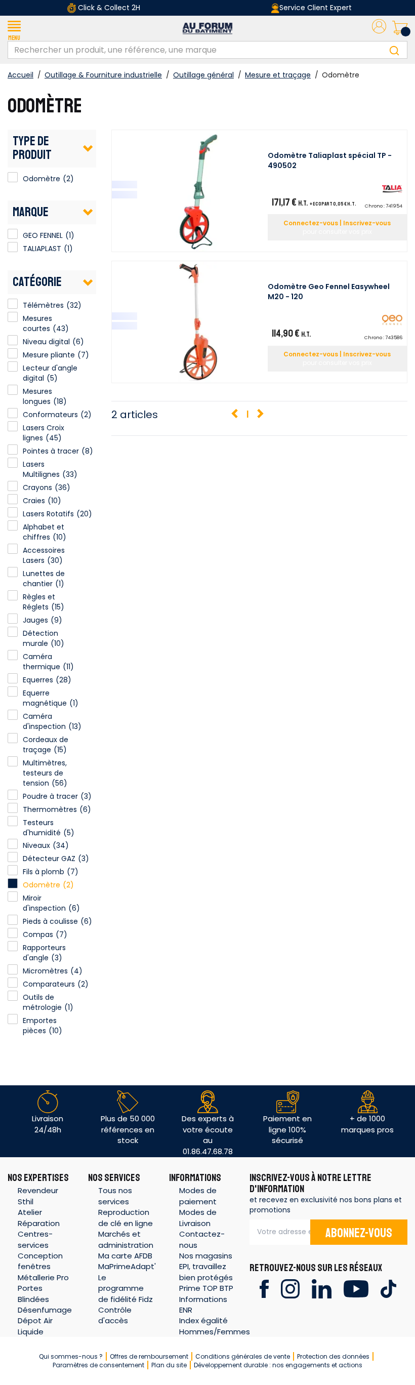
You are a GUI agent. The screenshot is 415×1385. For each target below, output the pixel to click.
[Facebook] (264, 1288)
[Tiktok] (388, 1288)
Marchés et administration (125, 1239)
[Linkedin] (321, 1288)
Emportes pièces (40, 1025)
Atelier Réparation (39, 1217)
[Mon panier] (399, 28)
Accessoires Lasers (44, 555)
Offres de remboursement (149, 1356)
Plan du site (169, 1365)
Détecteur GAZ (49, 858)
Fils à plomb (43, 872)
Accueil (20, 75)
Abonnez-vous (358, 1233)
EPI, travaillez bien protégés (206, 1271)
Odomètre (13, 177)
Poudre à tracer (50, 796)
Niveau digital (46, 342)
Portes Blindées (33, 1293)
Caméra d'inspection (44, 721)
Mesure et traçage (278, 75)
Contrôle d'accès (115, 1315)
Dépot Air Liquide (35, 1325)
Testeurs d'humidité (42, 828)
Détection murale (40, 638)
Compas (38, 934)
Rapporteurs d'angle (44, 953)
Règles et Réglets (39, 602)
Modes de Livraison (198, 1217)
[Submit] (394, 50)
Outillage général (203, 75)
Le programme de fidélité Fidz (125, 1288)
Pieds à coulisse (50, 921)
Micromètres (45, 971)
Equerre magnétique (45, 698)
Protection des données (333, 1356)
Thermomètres (50, 809)
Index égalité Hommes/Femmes (214, 1325)
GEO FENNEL (13, 234)
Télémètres (43, 305)
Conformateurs (50, 415)
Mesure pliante (49, 355)
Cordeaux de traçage (45, 745)
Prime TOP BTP (206, 1288)
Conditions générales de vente (242, 1356)
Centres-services (35, 1239)
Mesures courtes (37, 323)
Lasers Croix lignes (43, 433)
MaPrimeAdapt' (127, 1266)
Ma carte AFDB (125, 1255)
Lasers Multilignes (41, 469)
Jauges (35, 620)
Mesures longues (37, 396)
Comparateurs (49, 984)
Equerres (38, 680)
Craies (34, 501)
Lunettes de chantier (44, 578)
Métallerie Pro (43, 1277)
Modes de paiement (198, 1195)
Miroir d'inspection (44, 903)
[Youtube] (356, 1288)
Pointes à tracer (51, 451)
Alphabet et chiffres (43, 532)
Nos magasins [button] (205, 1255)
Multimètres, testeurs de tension (45, 773)
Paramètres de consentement (98, 1365)
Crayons (37, 487)
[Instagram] (290, 1288)
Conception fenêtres (40, 1261)
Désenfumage (45, 1310)
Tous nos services (115, 1195)
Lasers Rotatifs (48, 514)
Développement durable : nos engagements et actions (278, 1365)
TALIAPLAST (13, 247)
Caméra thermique (41, 661)
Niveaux (36, 845)
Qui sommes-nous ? (71, 1356)
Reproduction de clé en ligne (125, 1217)
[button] (14, 28)
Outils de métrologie (42, 1002)
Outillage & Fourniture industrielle (103, 75)
